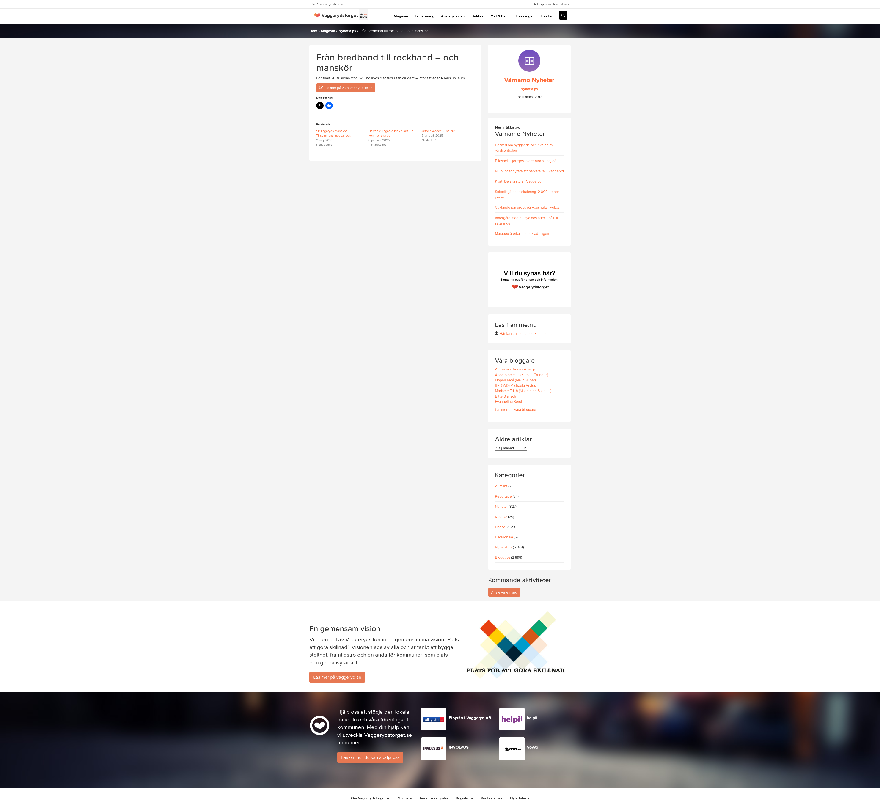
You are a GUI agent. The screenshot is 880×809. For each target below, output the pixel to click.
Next (566, 280)
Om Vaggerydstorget (327, 4)
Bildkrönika (504, 537)
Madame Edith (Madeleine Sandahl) (523, 390)
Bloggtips (502, 557)
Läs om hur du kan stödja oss (370, 757)
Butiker (477, 16)
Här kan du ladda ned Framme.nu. (526, 333)
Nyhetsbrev (519, 798)
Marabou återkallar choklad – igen (522, 233)
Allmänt (501, 486)
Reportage (503, 496)
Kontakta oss (491, 798)
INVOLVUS (459, 747)
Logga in (543, 4)
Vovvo (532, 747)
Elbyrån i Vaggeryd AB (470, 717)
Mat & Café (499, 16)
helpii (532, 717)
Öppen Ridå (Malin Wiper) (515, 380)
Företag (547, 16)
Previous (492, 280)
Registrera (561, 4)
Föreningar (525, 16)
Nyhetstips (347, 30)
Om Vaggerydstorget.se (370, 798)
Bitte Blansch (505, 396)
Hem (313, 30)
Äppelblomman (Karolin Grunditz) (521, 374)
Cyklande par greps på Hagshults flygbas (527, 207)
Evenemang (424, 16)
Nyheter (501, 506)
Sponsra (405, 798)
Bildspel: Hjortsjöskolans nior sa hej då (525, 160)
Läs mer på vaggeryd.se (337, 677)
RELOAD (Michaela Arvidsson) (518, 385)
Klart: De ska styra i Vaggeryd (518, 181)
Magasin (401, 16)
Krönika (501, 516)
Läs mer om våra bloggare (515, 409)
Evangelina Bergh (509, 401)
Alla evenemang (504, 592)
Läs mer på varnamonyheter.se (347, 87)
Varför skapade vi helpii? (438, 131)
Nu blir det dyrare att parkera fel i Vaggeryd (529, 171)
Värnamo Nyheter (529, 80)
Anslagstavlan (453, 16)
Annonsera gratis (434, 798)
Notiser (500, 526)
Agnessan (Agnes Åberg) (515, 369)
